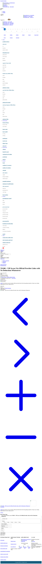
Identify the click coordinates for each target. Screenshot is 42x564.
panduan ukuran (3, 559)
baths (3, 200)
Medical (4, 229)
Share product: (2, 289)
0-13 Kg (4, 133)
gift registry (12, 6)
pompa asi (4, 188)
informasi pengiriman (4, 545)
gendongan (5, 138)
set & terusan (5, 56)
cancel (2, 255)
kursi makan (5, 194)
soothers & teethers (7, 167)
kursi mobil (5, 131)
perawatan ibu (6, 221)
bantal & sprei (6, 151)
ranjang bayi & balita (7, 154)
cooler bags (4, 192)
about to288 (30, 16)
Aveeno (11, 37)
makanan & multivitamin (8, 183)
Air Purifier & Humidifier (7, 231)
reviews (1, 512)
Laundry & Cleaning (6, 227)
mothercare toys (5, 244)
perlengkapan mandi (7, 198)
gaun (3, 79)
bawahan (4, 77)
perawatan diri (5, 218)
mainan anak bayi (6, 242)
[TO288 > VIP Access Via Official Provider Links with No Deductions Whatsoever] (15, 505)
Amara (29, 34)
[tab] (21, 507)
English (4, 12)
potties (4, 204)
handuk (4, 202)
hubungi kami (13, 541)
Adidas (11, 34)
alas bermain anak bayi (8, 240)
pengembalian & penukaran (5, 551)
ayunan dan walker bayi (8, 237)
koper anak (5, 129)
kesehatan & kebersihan (8, 223)
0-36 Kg (4, 135)
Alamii (23, 34)
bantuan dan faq (13, 544)
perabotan (5, 156)
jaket (3, 97)
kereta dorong (6, 122)
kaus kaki (4, 70)
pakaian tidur (5, 54)
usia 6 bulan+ (5, 126)
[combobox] (5, 254)
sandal (4, 68)
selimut (4, 149)
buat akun (4, 261)
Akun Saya (2, 249)
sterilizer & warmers (7, 165)
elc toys (4, 246)
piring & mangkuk (5, 176)
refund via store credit (4, 554)
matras (4, 159)
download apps (12, 2)
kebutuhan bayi (6, 52)
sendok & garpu (5, 178)
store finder (32, 15)
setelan (4, 81)
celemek (4, 170)
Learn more (14, 278)
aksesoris (4, 145)
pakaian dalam (5, 99)
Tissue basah (5, 225)
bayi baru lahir (5, 124)
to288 (1, 283)
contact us (31, 17)
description (2, 506)
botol (4, 162)
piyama (4, 58)
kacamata (4, 48)
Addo (5, 34)
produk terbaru (6, 41)
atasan (3, 75)
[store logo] (9, 19)
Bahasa (4, 11)
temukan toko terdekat (4, 556)
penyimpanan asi (5, 190)
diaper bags (5, 143)
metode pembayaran (3, 543)
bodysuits (4, 60)
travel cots (5, 140)
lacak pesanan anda (3, 548)
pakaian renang (6, 87)
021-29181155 (13, 546)
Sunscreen (4, 210)
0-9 (37, 31)
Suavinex (17, 37)
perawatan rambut (5, 214)
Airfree (17, 34)
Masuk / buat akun (6, 260)
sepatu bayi (4, 65)
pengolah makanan (7, 181)
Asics (5, 37)
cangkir (4, 174)
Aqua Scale (36, 34)
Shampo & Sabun (5, 212)
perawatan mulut (5, 216)
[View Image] (33, 505)
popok (4, 234)
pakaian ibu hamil (6, 102)
